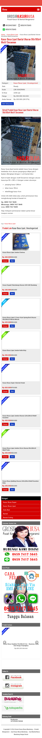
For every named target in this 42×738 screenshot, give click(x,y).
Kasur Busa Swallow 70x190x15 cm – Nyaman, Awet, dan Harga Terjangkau (21, 644)
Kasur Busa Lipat (12, 34)
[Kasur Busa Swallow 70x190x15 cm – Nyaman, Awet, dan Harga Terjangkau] (21, 635)
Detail (5, 261)
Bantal (5, 514)
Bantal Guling (8, 517)
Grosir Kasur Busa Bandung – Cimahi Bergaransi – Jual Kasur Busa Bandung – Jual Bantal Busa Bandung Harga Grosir (21, 731)
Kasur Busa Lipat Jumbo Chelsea (14, 252)
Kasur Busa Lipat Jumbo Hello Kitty (14, 350)
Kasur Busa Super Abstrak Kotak (14, 383)
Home (3, 34)
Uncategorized (32, 83)
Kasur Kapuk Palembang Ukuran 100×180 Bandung (20, 285)
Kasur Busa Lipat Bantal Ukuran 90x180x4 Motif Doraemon (21, 40)
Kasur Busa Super (9, 502)
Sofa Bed (6, 510)
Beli (12, 261)
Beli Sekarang (7, 104)
